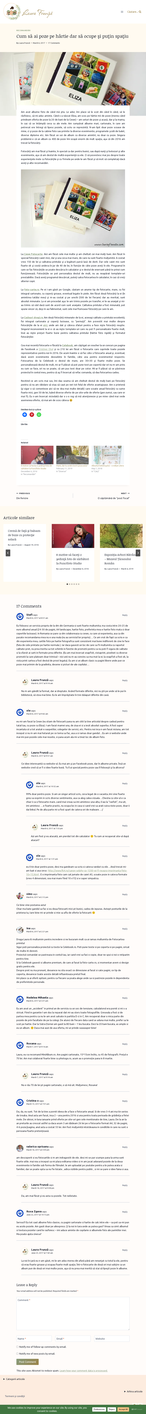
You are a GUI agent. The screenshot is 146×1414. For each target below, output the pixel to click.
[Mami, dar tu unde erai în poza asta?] (72, 455)
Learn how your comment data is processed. (84, 1370)
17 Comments (54, 43)
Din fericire (23, 496)
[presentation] (73, 536)
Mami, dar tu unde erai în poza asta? (72, 466)
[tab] (67, 584)
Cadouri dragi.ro (33, 317)
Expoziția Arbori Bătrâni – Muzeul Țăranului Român (120, 559)
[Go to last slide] (8, 553)
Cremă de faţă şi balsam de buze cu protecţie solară (24, 535)
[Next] (138, 553)
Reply (124, 615)
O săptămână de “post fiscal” (114, 496)
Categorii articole (15, 1379)
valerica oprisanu (37, 1146)
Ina (28, 928)
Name (22, 1338)
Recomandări (23, 30)
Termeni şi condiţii (15, 1396)
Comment (24, 1300)
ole (28, 710)
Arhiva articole (135, 1391)
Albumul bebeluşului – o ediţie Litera (108, 466)
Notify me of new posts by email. (37, 1353)
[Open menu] (122, 12)
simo (29, 893)
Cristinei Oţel (46, 349)
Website (100, 1338)
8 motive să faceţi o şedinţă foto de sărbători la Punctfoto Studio (72, 559)
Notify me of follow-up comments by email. (42, 1346)
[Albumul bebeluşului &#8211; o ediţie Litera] (108, 455)
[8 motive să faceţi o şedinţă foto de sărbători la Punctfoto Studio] (37, 455)
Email (60, 1338)
